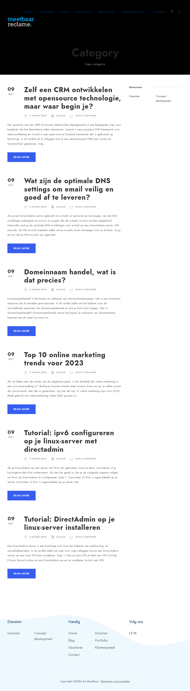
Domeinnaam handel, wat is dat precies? (70, 276)
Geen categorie (85, 115)
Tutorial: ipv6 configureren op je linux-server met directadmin (69, 441)
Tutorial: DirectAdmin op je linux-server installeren (69, 523)
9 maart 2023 (38, 115)
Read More (22, 157)
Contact (159, 12)
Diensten (46, 12)
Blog (64, 12)
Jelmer (61, 115)
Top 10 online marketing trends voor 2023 (65, 359)
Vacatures (107, 12)
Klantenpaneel (134, 12)
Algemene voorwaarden (115, 681)
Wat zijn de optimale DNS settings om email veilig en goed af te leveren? (69, 189)
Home (28, 12)
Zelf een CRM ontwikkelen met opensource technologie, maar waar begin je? (72, 98)
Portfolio (83, 12)
